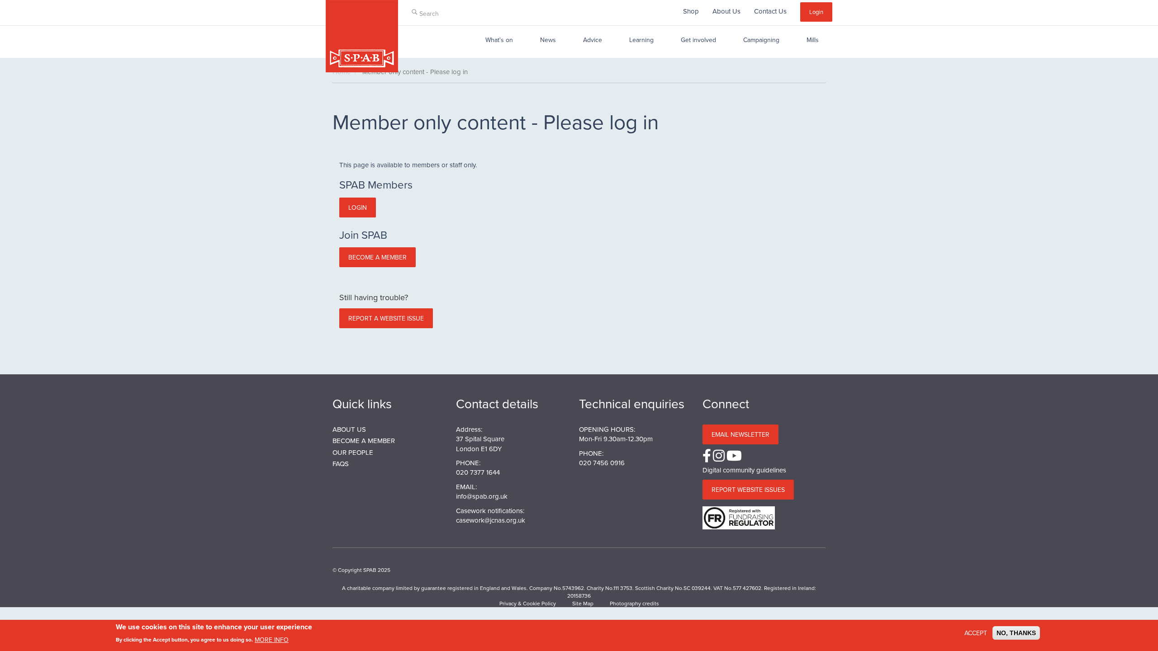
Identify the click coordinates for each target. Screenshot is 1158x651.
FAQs (340, 463)
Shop (691, 11)
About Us (726, 11)
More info (272, 639)
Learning (641, 39)
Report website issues (748, 489)
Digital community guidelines (744, 470)
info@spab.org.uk (482, 496)
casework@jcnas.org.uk (490, 520)
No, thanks (1016, 633)
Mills (813, 39)
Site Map (582, 603)
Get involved (698, 39)
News (548, 39)
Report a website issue (386, 318)
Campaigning (761, 39)
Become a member (377, 257)
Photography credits (634, 603)
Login (816, 12)
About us (349, 429)
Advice (592, 39)
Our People (352, 452)
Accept (975, 632)
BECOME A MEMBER (363, 440)
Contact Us (770, 11)
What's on (499, 39)
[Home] (362, 36)
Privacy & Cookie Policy (527, 603)
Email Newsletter (740, 434)
